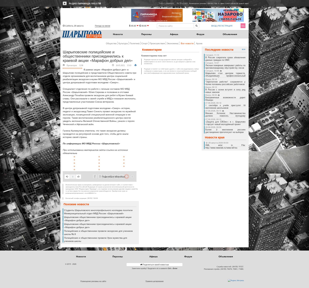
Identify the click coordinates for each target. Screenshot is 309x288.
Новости (118, 34)
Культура (123, 43)
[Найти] (196, 25)
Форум (200, 34)
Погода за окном (102, 25)
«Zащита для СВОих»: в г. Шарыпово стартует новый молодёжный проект (225, 123)
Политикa (135, 43)
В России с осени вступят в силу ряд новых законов (225, 91)
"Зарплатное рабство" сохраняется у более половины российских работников (225, 83)
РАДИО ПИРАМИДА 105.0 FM (85, 3)
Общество (111, 43)
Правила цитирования (154, 281)
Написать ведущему (166, 3)
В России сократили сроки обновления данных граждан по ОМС (225, 58)
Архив (199, 43)
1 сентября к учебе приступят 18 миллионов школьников (225, 106)
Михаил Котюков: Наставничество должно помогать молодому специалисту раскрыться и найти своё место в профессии (225, 117)
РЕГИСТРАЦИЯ (225, 25)
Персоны (146, 34)
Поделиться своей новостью (155, 264)
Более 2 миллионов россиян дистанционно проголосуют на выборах (225, 131)
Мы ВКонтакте (182, 3)
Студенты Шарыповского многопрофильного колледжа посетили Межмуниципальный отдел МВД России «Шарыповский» (98, 211)
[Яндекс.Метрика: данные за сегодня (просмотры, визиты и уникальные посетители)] (236, 280)
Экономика (172, 43)
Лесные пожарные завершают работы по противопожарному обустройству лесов (225, 66)
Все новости (187, 43)
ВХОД (213, 25)
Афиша (174, 34)
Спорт (144, 43)
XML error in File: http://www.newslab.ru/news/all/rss (225, 146)
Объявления (230, 34)
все (243, 49)
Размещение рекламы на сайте (93, 281)
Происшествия (157, 43)
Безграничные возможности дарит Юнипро (225, 98)
